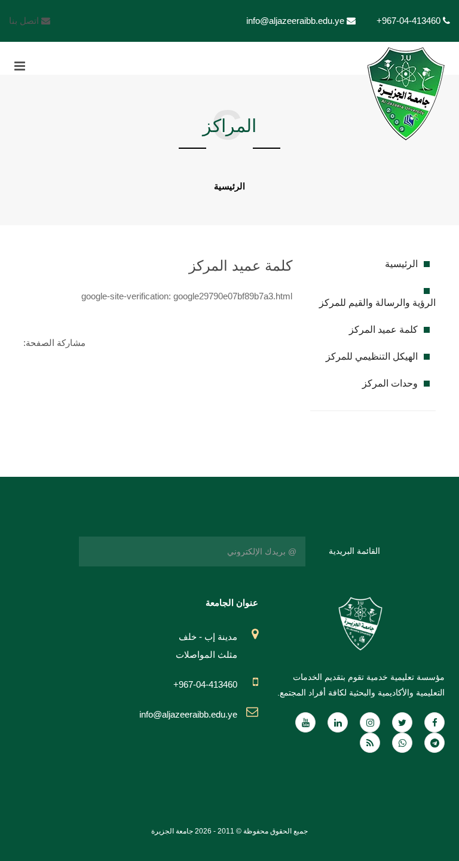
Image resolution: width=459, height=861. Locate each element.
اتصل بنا (25, 21)
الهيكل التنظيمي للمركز (372, 356)
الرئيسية (229, 186)
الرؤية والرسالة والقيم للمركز (377, 303)
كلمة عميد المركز (383, 329)
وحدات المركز (390, 383)
